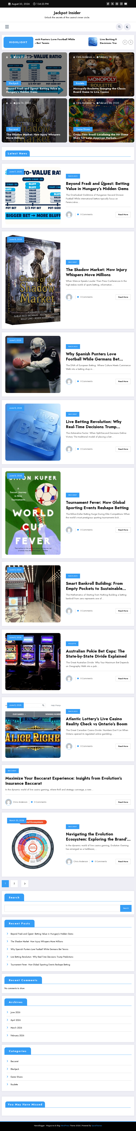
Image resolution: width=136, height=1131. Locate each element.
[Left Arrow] (125, 42)
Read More (123, 214)
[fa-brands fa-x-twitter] (112, 3)
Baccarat (13, 129)
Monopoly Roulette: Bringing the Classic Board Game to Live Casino (99, 90)
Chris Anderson (83, 57)
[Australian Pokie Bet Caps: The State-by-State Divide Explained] (33, 661)
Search (14, 897)
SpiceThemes (97, 1125)
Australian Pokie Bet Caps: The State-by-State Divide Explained (96, 654)
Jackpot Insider (67, 13)
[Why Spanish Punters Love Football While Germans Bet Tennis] (33, 364)
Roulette (80, 83)
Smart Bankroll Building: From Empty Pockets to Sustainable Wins (94, 586)
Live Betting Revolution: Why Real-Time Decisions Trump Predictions (93, 424)
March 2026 (16, 1027)
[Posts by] (8, 57)
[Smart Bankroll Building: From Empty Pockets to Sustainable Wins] (33, 593)
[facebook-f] (108, 3)
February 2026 (17, 1035)
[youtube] (125, 3)
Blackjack (13, 83)
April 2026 (16, 1020)
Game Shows (83, 129)
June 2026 (15, 1012)
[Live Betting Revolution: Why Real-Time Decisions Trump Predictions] (33, 431)
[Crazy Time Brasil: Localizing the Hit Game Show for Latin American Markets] (101, 120)
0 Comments (86, 214)
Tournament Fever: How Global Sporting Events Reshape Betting (97, 505)
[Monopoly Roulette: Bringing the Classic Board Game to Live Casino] (101, 74)
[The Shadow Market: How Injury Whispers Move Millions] (29, 120)
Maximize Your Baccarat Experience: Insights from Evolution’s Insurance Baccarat (63, 781)
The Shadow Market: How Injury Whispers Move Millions (33, 136)
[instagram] (121, 3)
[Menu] (7, 27)
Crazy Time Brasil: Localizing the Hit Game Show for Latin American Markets (100, 136)
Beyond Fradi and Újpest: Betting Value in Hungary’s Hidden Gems (33, 90)
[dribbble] (116, 3)
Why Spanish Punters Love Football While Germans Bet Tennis (35, 41)
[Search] (119, 27)
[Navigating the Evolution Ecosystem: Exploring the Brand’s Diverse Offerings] (33, 844)
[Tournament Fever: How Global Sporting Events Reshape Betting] (33, 512)
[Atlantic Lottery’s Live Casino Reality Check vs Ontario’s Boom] (33, 729)
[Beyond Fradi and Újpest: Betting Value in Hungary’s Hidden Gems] (34, 74)
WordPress (65, 1125)
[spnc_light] (127, 26)
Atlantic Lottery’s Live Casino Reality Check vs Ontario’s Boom (96, 721)
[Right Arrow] (131, 42)
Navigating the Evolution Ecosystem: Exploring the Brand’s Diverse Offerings (97, 837)
